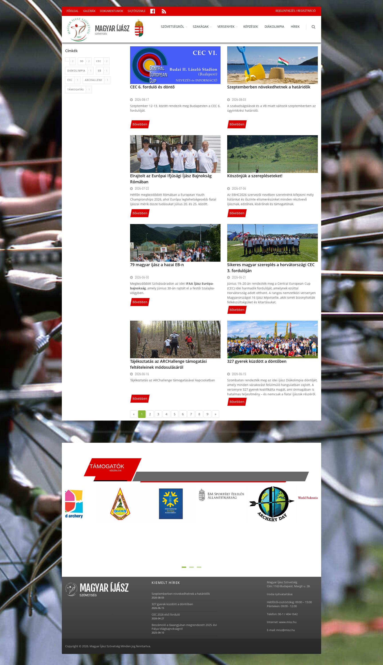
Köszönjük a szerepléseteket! (254, 175)
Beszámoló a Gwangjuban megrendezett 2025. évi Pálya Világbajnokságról (184, 627)
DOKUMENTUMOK (111, 11)
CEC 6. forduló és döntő (152, 87)
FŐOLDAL (72, 11)
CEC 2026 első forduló (166, 614)
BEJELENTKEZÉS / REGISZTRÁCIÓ (296, 11)
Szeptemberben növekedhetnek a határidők (268, 87)
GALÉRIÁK (89, 11)
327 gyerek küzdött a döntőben (256, 361)
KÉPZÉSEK (250, 26)
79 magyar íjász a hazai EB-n (157, 264)
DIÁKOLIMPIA (274, 26)
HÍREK (295, 26)
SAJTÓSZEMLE (137, 11)
